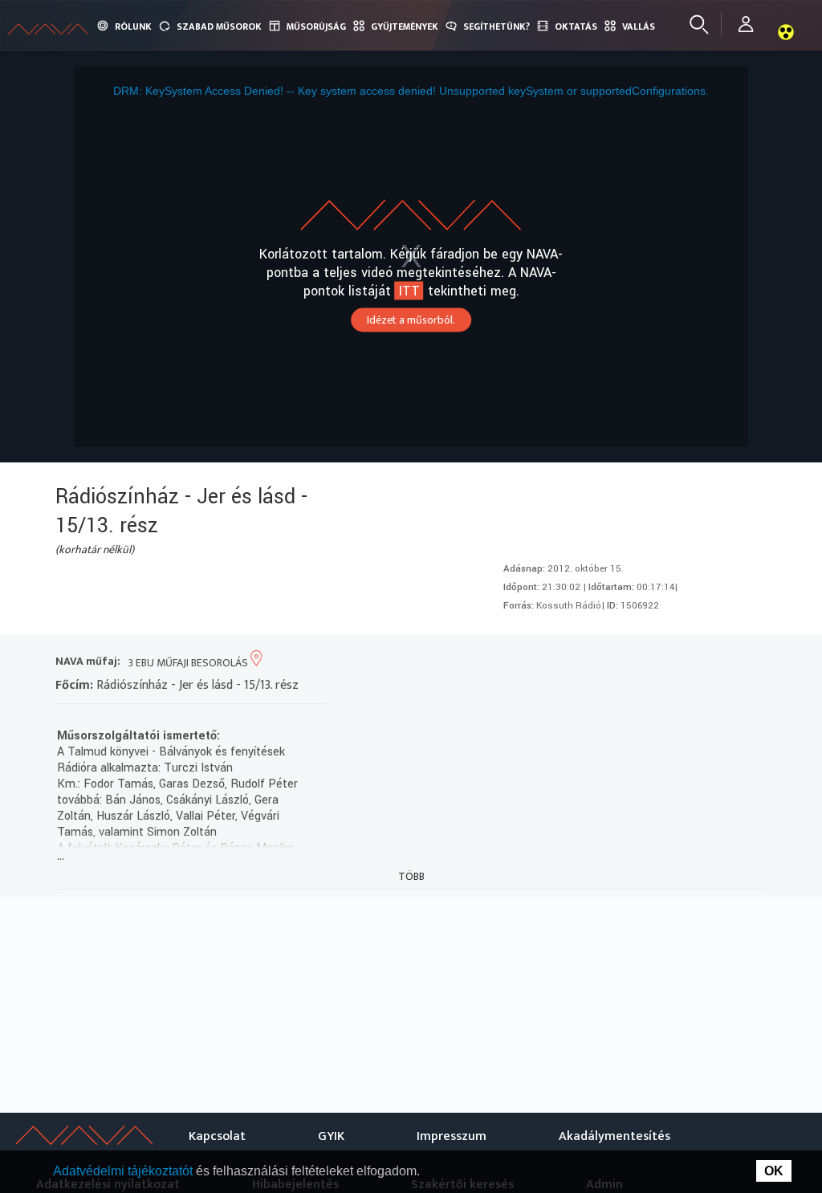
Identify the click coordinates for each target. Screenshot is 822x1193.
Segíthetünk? (496, 26)
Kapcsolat (217, 1136)
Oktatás (576, 26)
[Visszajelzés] (750, 662)
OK (773, 1171)
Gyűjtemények (404, 26)
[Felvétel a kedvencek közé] (605, 662)
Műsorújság (316, 26)
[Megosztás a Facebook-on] (721, 662)
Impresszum (451, 1136)
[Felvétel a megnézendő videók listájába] (634, 662)
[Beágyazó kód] (692, 662)
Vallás (638, 26)
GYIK (331, 1136)
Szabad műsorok (219, 26)
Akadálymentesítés (614, 1136)
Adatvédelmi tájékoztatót (124, 1171)
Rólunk (133, 26)
